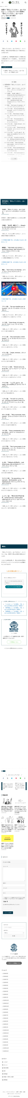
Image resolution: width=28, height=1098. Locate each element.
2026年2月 (5, 994)
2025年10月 (6, 1006)
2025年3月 (5, 1021)
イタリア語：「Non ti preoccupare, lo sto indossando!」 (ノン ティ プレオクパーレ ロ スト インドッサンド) (16, 154)
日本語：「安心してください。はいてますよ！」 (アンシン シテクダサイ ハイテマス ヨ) (16, 90)
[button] (3, 41)
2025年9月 (5, 1009)
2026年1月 (5, 997)
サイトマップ (17, 1093)
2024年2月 (5, 1045)
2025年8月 (5, 1012)
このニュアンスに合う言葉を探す (14, 586)
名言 (4, 771)
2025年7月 (5, 1015)
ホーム (4, 1091)
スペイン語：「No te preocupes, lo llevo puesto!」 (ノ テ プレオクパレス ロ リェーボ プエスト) (15, 120)
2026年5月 (5, 985)
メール (5, 888)
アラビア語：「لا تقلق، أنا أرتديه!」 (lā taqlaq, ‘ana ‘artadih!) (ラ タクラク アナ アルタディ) (16, 134)
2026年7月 (5, 979)
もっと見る (14, 158)
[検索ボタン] (25, 2)
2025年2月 (5, 1024)
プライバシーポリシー (10, 1091)
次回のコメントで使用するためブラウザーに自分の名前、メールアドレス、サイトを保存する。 (14, 898)
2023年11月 (6, 1051)
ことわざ (5, 1062)
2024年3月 (5, 1042)
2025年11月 (6, 1003)
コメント (5, 866)
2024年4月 (5, 1039)
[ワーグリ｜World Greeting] (14, 2)
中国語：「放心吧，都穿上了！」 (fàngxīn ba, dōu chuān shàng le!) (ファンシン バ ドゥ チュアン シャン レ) (16, 95)
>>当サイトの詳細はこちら (14, 963)
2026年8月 (5, 976)
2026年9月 (5, 973)
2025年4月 (5, 1018)
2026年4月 (5, 988)
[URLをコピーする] (25, 41)
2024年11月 (6, 1033)
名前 (4, 883)
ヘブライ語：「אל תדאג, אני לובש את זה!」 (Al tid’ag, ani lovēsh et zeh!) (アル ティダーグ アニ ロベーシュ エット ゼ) (16, 139)
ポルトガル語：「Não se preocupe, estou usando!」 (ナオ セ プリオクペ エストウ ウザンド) (16, 144)
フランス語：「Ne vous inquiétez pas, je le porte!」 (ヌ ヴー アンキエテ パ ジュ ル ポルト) (16, 110)
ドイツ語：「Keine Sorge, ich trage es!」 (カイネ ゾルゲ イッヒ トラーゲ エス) (15, 115)
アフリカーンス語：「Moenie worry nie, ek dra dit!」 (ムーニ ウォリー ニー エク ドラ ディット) (16, 129)
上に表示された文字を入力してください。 (12, 904)
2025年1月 (5, 1027)
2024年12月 (6, 1030)
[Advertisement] (14, 180)
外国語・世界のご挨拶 (8, 1076)
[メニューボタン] (2, 2)
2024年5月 (5, 1036)
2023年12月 (6, 1048)
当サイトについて (11, 1093)
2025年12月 (6, 1000)
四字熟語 (5, 1073)
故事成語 (5, 1079)
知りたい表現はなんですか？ (10, 577)
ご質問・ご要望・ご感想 (20, 1091)
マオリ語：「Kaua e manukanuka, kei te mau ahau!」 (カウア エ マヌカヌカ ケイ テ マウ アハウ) (16, 149)
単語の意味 (5, 1067)
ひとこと (5, 1065)
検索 (14, 935)
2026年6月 (5, 982)
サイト (4, 893)
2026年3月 (5, 991)
